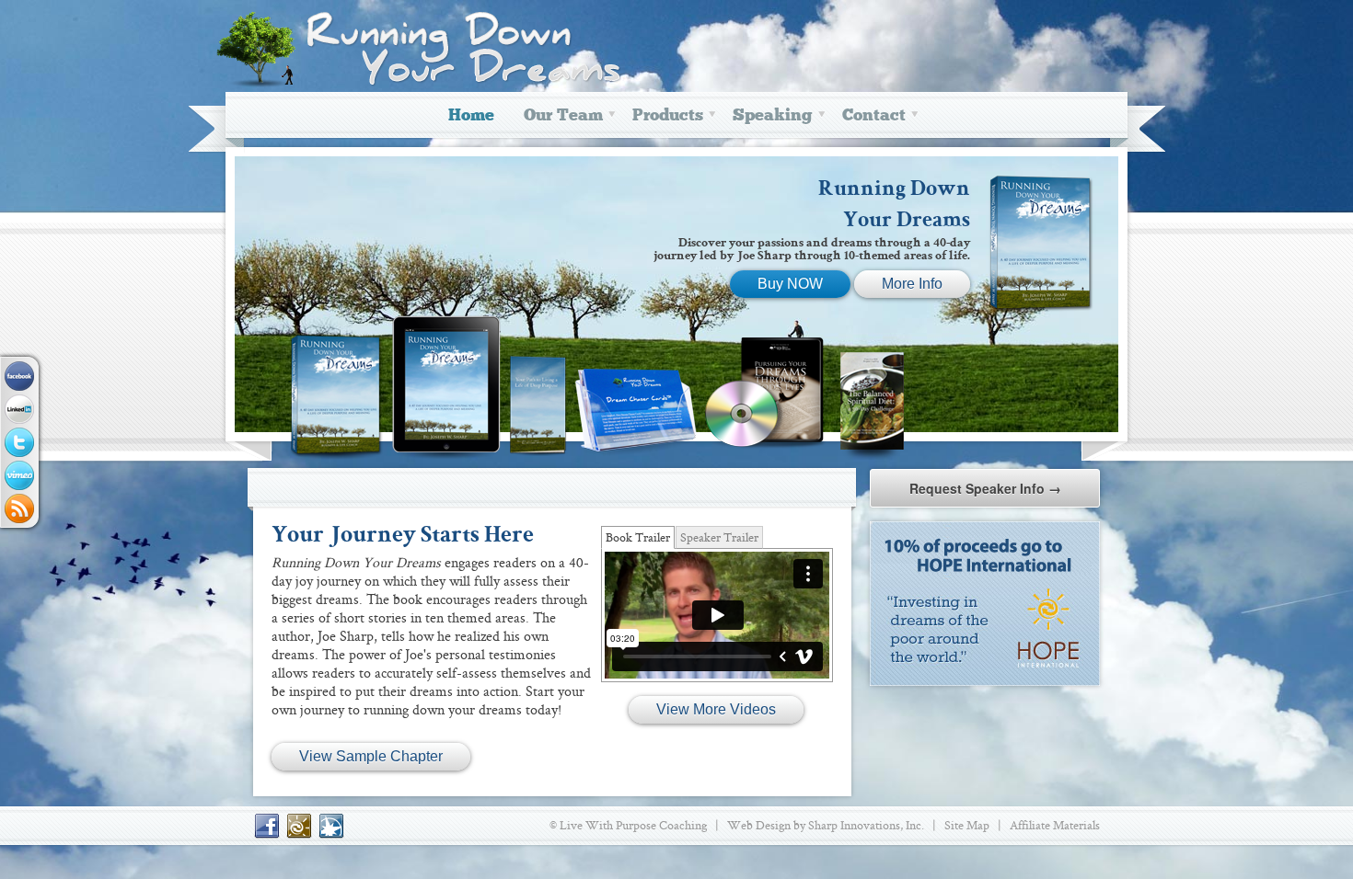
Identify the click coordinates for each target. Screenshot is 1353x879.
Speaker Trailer (719, 537)
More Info (912, 283)
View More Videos (716, 709)
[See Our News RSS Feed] (19, 508)
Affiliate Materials (1055, 824)
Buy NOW (790, 283)
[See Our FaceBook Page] (19, 376)
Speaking (773, 116)
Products (667, 116)
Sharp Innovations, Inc (864, 824)
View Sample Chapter (371, 756)
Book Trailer (638, 537)
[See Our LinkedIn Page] (19, 409)
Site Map (966, 824)
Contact (874, 116)
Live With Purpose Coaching (633, 824)
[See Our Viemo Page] (19, 475)
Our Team (563, 116)
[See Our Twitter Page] (19, 442)
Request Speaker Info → (985, 488)
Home (471, 116)
